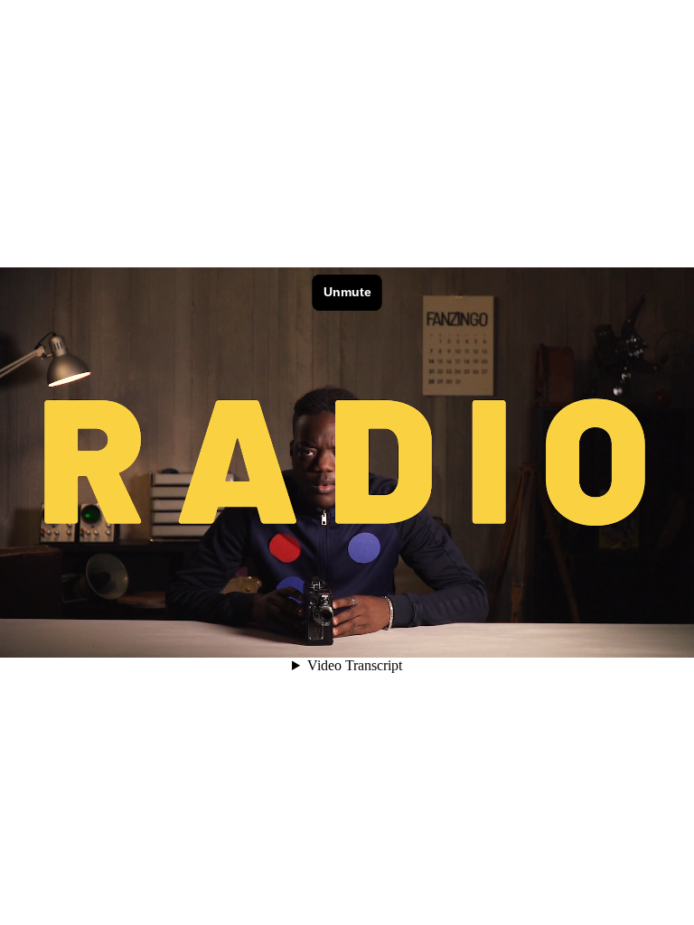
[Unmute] (511, 636)
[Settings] (537, 636)
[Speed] (562, 636)
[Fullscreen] (613, 636)
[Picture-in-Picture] (587, 636)
